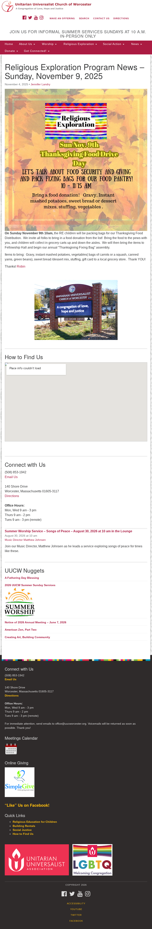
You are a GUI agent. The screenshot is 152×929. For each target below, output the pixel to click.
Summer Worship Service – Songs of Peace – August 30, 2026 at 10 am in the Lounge (68, 531)
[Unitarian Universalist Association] (38, 859)
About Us (26, 44)
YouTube (76, 909)
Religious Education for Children (35, 821)
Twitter (76, 915)
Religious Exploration (79, 44)
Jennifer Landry (40, 84)
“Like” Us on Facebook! (27, 805)
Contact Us (101, 18)
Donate (10, 50)
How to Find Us (23, 833)
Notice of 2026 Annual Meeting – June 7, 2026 (35, 622)
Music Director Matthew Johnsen (25, 539)
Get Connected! (36, 50)
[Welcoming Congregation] (93, 859)
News (135, 44)
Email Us (11, 477)
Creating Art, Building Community (27, 637)
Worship (48, 44)
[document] (76, 354)
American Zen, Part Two (21, 629)
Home (9, 44)
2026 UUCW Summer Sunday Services (30, 585)
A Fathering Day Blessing (22, 577)
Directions (121, 18)
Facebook (76, 921)
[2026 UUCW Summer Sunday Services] (76, 602)
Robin (21, 266)
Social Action (112, 44)
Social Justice (22, 829)
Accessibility (76, 903)
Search (84, 18)
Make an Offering (62, 18)
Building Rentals (24, 826)
